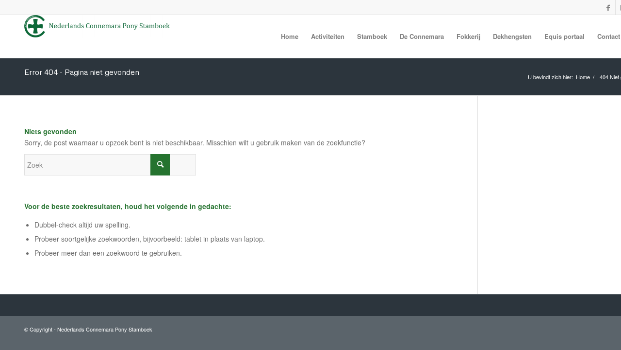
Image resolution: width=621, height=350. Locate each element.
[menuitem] (290, 36)
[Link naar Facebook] (608, 7)
